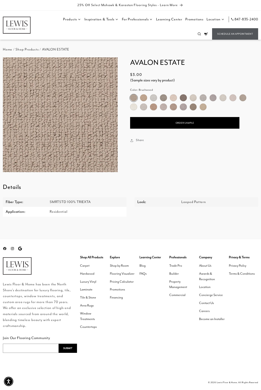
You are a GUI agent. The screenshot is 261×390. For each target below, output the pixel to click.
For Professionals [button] (135, 19)
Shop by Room (119, 266)
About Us (205, 266)
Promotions (194, 19)
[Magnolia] (133, 107)
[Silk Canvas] (143, 107)
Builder (174, 274)
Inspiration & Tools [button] (99, 19)
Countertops (88, 327)
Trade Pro (175, 266)
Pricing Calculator (122, 282)
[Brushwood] (133, 98)
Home (7, 49)
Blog (142, 266)
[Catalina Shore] (203, 107)
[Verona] (193, 107)
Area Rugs (87, 305)
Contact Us (206, 303)
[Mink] (163, 98)
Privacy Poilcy (237, 266)
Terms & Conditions (242, 274)
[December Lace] (153, 98)
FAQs (143, 274)
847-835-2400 (246, 19)
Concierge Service (211, 295)
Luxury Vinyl (88, 282)
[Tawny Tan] (242, 98)
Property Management (178, 284)
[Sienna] (153, 107)
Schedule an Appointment (235, 33)
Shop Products (27, 49)
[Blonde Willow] (143, 98)
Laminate (86, 289)
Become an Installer (212, 319)
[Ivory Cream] (193, 98)
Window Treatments (87, 316)
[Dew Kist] (163, 107)
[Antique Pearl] (223, 98)
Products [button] (70, 19)
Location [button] (213, 19)
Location (205, 287)
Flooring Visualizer (122, 274)
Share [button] (140, 140)
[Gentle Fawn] (173, 107)
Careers (204, 311)
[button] (199, 34)
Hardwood (87, 274)
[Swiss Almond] (173, 98)
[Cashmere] (232, 98)
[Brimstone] (183, 98)
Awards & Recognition (207, 276)
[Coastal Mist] (203, 98)
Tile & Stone (88, 297)
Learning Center (169, 19)
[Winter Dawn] (213, 98)
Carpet (84, 266)
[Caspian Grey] (183, 107)
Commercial (177, 295)
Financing (116, 297)
